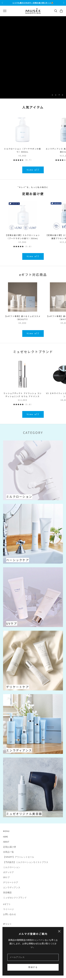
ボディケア (8, 872)
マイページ (8, 909)
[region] (33, 57)
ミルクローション (12, 867)
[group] (33, 57)
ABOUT (6, 842)
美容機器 (7, 892)
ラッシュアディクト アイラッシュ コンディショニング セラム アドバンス (22, 395)
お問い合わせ (9, 914)
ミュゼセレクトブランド (33, 351)
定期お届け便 (9, 847)
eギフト (7, 904)
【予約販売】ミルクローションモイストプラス (25, 862)
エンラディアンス (11, 887)
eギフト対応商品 (33, 274)
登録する (33, 967)
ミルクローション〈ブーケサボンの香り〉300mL (22, 150)
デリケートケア (10, 882)
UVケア (6, 877)
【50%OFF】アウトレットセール (18, 857)
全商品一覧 (8, 852)
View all (33, 170)
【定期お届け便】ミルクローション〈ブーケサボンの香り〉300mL (22, 236)
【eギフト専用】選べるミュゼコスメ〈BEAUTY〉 (22, 317)
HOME (5, 837)
